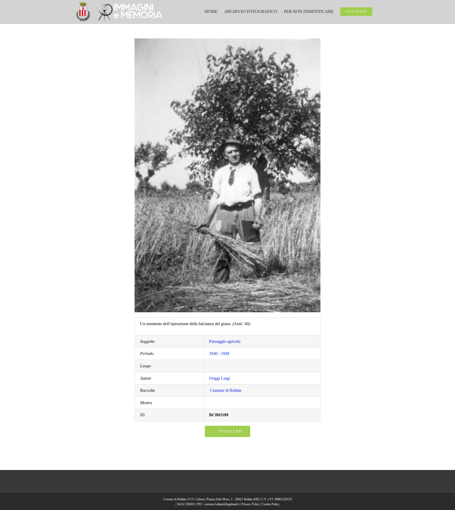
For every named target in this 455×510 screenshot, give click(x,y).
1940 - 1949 (219, 353)
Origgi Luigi (219, 378)
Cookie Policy (270, 504)
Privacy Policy (250, 504)
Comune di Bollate (225, 390)
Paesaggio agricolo (224, 341)
